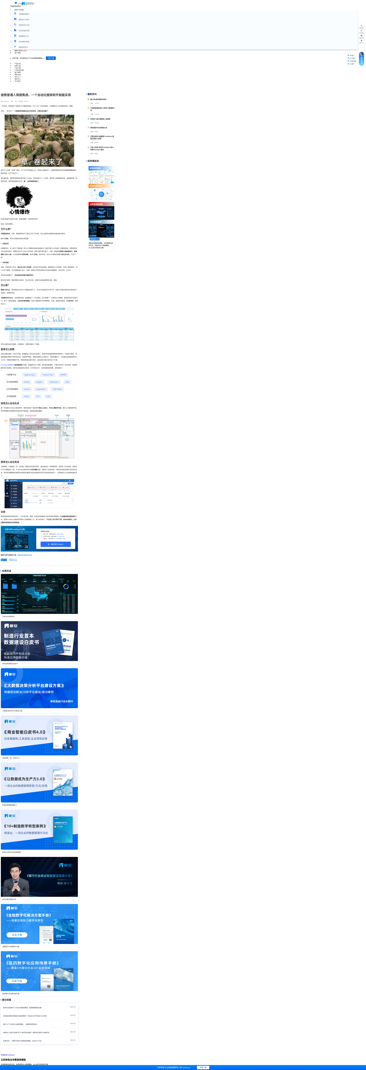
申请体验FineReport (7, 1055)
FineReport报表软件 (7, 365)
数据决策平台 (23, 47)
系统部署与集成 (24, 42)
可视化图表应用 (24, 30)
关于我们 (18, 81)
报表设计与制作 (24, 19)
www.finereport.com (25, 555)
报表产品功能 (19, 10)
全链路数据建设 (24, 14)
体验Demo (13, 560)
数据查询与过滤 (24, 25)
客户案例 (18, 53)
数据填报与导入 (24, 36)
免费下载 (51, 58)
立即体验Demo (94, 239)
